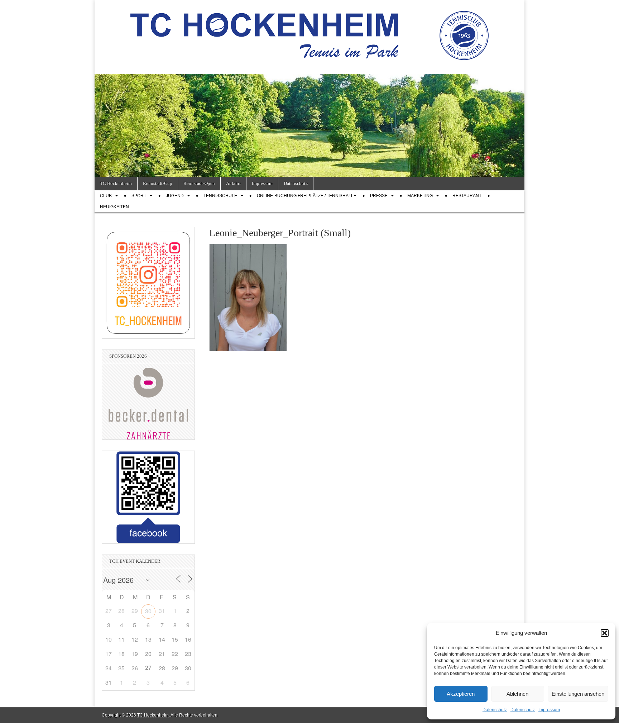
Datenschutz (495, 709)
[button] (604, 633)
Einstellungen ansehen (578, 694)
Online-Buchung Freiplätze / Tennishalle (306, 195)
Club (106, 195)
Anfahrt (233, 183)
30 (148, 611)
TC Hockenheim (116, 183)
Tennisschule (220, 195)
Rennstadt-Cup (157, 183)
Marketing (420, 195)
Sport (138, 195)
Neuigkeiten (114, 206)
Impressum (549, 709)
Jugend (175, 195)
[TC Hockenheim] (309, 31)
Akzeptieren (461, 694)
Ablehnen (517, 694)
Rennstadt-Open (199, 183)
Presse (379, 195)
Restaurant (466, 195)
